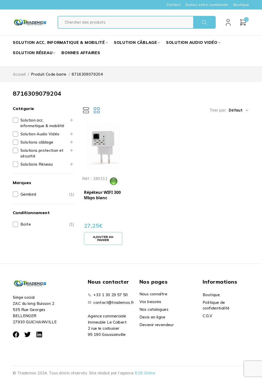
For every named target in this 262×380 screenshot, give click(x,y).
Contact (174, 5)
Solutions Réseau (36, 164)
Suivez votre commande (206, 5)
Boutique (241, 5)
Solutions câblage (36, 142)
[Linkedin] (39, 334)
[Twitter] (27, 334)
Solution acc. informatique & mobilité (42, 123)
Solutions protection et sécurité (42, 153)
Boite (25, 224)
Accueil (19, 74)
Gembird (28, 194)
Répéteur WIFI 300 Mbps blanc (102, 195)
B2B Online (145, 373)
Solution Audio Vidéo (40, 134)
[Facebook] (16, 334)
